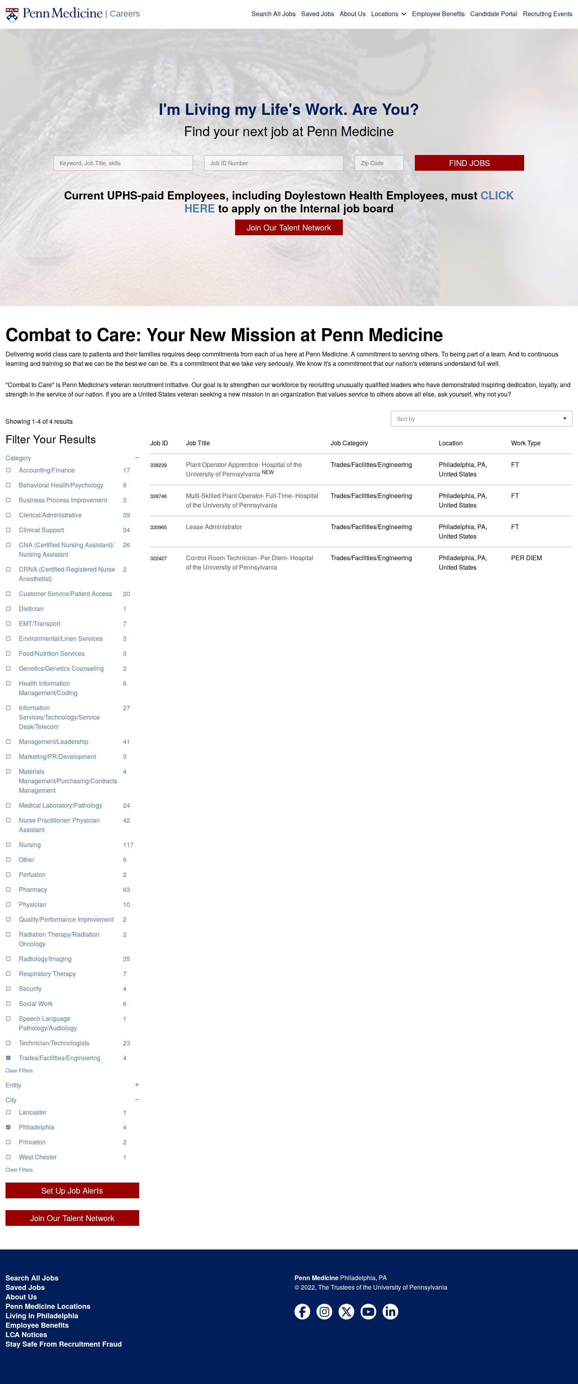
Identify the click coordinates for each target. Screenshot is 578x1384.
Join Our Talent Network (289, 227)
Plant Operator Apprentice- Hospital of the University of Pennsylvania (244, 469)
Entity (13, 1084)
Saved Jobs (317, 13)
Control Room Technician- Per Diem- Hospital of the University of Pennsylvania (249, 562)
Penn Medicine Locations (48, 1306)
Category (18, 457)
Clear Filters (19, 1070)
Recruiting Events (547, 13)
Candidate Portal (493, 13)
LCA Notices (26, 1334)
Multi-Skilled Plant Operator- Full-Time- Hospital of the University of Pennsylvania (252, 500)
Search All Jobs (274, 13)
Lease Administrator (214, 526)
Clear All (129, 442)
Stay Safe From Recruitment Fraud (64, 1344)
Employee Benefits (438, 13)
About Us (353, 13)
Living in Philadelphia (42, 1315)
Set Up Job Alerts (72, 1190)
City (11, 1099)
